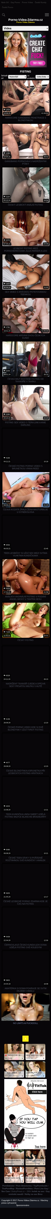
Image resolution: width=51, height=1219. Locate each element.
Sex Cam (5, 1191)
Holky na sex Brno (33, 1194)
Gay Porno (15, 2)
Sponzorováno (22, 1205)
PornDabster (8, 1186)
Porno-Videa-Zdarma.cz (25, 20)
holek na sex (38, 1191)
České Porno (7, 7)
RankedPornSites (24, 1188)
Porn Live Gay (41, 1188)
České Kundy (40, 2)
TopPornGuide (40, 1186)
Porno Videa (27, 2)
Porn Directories (24, 1186)
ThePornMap (8, 1188)
